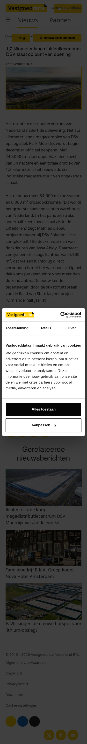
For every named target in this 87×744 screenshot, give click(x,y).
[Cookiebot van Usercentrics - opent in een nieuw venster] (61, 315)
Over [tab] (72, 328)
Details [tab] (45, 328)
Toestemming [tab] (17, 328)
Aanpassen (40, 425)
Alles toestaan (44, 409)
